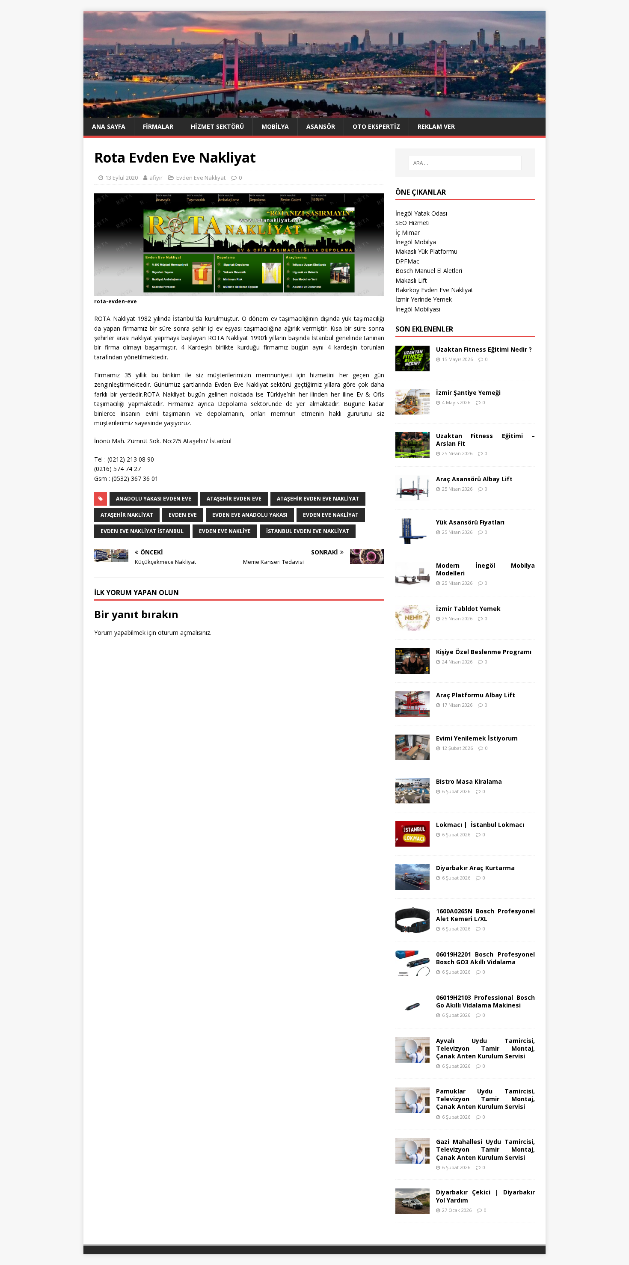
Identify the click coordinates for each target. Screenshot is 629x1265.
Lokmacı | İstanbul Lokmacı (480, 825)
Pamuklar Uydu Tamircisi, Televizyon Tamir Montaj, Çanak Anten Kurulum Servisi (485, 1099)
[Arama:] (465, 163)
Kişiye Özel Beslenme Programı (483, 652)
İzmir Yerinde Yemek (423, 299)
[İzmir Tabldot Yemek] (412, 625)
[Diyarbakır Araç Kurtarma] (412, 884)
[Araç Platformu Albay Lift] (412, 712)
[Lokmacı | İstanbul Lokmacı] (412, 841)
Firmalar (158, 126)
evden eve (183, 514)
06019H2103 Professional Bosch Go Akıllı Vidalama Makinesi (485, 1001)
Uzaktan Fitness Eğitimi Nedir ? (484, 349)
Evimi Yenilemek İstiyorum (477, 738)
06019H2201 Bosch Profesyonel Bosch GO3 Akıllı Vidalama (485, 958)
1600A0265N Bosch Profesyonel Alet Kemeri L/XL (485, 915)
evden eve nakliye (225, 531)
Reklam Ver (436, 126)
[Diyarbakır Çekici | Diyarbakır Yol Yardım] (412, 1209)
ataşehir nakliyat (127, 514)
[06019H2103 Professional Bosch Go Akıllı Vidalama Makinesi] (412, 1014)
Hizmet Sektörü (217, 126)
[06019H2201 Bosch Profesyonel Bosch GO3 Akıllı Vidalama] (412, 971)
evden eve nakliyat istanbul (142, 531)
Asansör (320, 126)
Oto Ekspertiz (376, 126)
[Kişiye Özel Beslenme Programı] (412, 668)
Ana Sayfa (108, 126)
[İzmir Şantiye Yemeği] (412, 409)
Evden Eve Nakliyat (200, 177)
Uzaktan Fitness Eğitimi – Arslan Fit (485, 439)
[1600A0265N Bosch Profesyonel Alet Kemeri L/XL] (412, 928)
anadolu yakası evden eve (153, 498)
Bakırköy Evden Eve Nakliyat (434, 290)
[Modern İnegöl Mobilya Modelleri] (412, 582)
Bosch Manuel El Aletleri (428, 271)
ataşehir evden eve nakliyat (318, 498)
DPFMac (407, 261)
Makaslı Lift (411, 280)
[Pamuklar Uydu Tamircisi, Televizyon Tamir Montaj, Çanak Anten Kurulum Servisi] (412, 1108)
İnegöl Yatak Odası (421, 213)
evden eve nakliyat (331, 514)
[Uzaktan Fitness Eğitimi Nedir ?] (412, 366)
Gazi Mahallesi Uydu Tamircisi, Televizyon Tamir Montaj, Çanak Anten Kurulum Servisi (485, 1149)
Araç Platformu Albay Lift (475, 695)
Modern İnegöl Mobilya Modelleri (485, 569)
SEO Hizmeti (412, 223)
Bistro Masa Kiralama (469, 781)
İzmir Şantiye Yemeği (468, 392)
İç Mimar (407, 232)
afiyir (156, 177)
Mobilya (275, 126)
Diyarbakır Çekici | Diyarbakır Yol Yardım (485, 1196)
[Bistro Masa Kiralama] (412, 798)
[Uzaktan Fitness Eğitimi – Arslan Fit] (412, 452)
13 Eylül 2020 (121, 177)
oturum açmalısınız (184, 632)
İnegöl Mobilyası (417, 309)
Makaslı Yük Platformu (426, 251)
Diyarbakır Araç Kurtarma (475, 868)
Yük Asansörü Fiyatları (470, 522)
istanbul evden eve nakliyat (307, 531)
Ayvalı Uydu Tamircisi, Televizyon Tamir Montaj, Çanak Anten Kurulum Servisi (485, 1048)
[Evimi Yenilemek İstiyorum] (412, 755)
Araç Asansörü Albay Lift (474, 479)
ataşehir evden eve (234, 498)
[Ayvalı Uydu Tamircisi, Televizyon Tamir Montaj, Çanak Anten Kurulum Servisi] (412, 1057)
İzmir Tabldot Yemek (468, 608)
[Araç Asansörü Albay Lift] (412, 496)
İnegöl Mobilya (415, 242)
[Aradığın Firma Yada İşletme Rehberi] (314, 113)
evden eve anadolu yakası (250, 514)
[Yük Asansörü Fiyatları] (412, 539)
